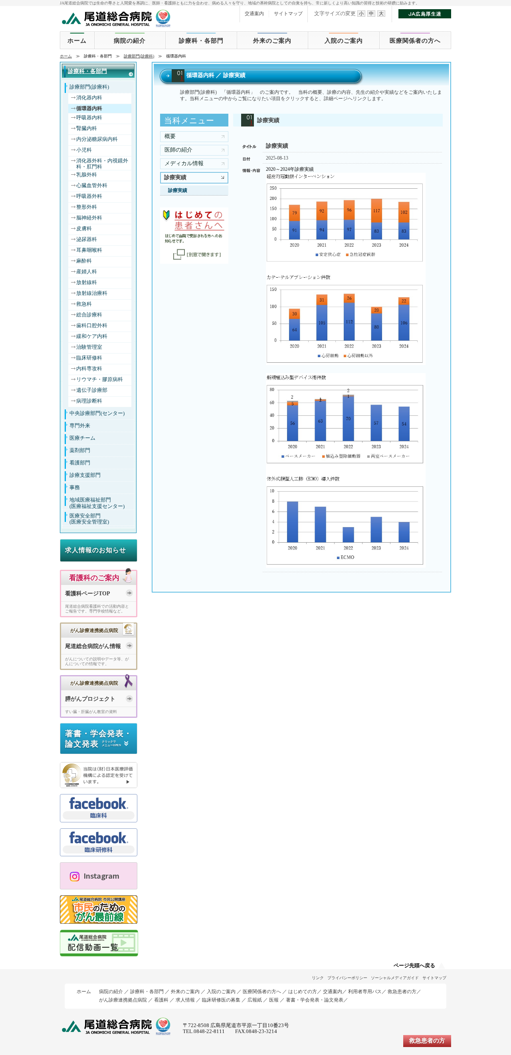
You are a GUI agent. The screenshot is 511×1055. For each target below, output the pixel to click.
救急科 (84, 304)
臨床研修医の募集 (221, 1000)
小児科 (84, 150)
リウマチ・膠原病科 (99, 379)
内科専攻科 (89, 368)
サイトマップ (288, 13)
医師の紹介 (178, 150)
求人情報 (185, 1000)
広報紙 (255, 1000)
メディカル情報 (184, 163)
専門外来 (79, 426)
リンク (318, 978)
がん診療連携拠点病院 (123, 1000)
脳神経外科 (89, 218)
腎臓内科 (86, 128)
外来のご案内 (272, 41)
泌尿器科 (86, 239)
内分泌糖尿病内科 (97, 139)
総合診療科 (89, 315)
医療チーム (82, 438)
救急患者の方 (402, 991)
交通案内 (254, 13)
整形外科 (86, 207)
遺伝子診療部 (91, 390)
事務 (74, 487)
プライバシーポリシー (347, 978)
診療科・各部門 (201, 41)
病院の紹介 (130, 41)
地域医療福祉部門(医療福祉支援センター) (97, 503)
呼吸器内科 (89, 118)
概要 (170, 136)
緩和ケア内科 (91, 336)
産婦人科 (86, 272)
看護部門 (79, 463)
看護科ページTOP (87, 594)
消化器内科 (89, 98)
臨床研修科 (89, 358)
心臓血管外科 (91, 185)
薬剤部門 (79, 450)
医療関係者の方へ (415, 41)
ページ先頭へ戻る (414, 965)
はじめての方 (302, 991)
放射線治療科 (91, 293)
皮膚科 (84, 228)
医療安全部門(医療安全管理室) (89, 519)
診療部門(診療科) (139, 56)
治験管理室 (89, 347)
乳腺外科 (86, 175)
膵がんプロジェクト (90, 699)
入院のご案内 (344, 41)
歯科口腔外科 (91, 325)
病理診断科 (89, 401)
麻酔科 (84, 261)
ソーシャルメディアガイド (395, 978)
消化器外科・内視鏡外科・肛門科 (102, 164)
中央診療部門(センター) (97, 413)
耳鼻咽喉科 (89, 250)
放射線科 (86, 282)
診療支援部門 (85, 475)
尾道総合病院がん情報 (93, 646)
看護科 (161, 1000)
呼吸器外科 (89, 196)
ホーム (77, 41)
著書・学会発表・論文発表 (314, 1000)
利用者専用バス (365, 991)
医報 (274, 1000)
